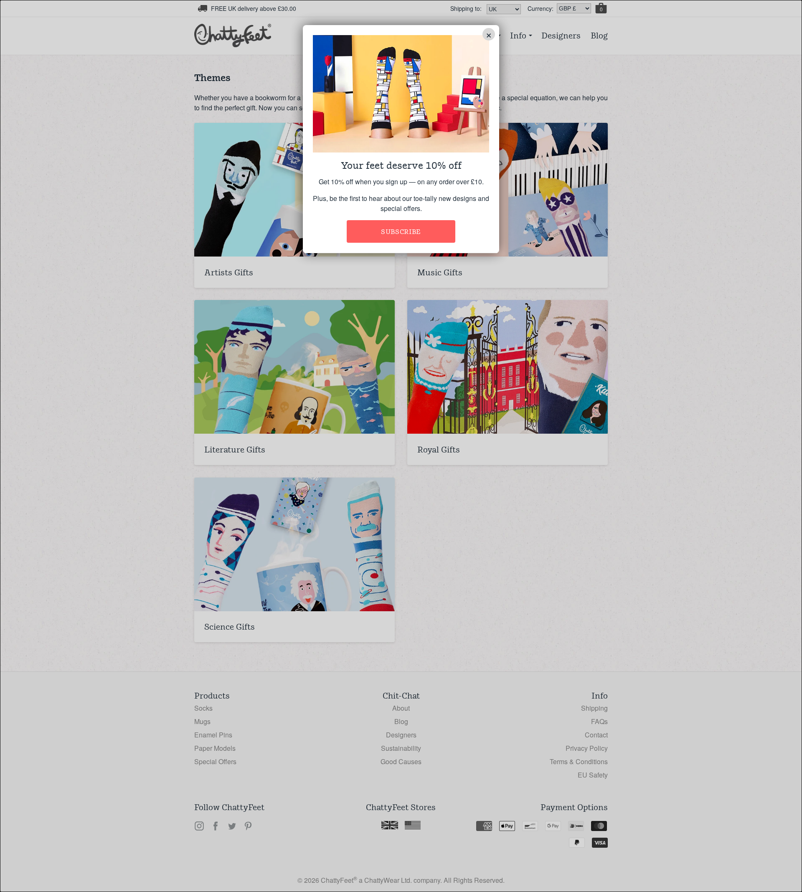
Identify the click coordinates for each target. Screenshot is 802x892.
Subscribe (401, 232)
